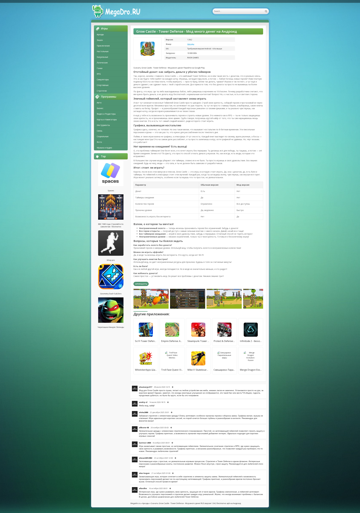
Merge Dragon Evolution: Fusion (251, 369)
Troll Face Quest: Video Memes (172, 369)
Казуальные (102, 57)
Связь (99, 130)
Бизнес (100, 108)
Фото (99, 142)
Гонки (99, 68)
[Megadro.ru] (119, 11)
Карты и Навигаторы (107, 119)
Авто (99, 102)
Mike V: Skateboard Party (198, 369)
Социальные (103, 136)
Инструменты (103, 125)
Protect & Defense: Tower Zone (224, 341)
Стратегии (102, 90)
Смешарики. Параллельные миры (224, 369)
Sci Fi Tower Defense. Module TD (146, 341)
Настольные (103, 51)
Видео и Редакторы (106, 114)
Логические (102, 62)
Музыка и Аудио (104, 147)
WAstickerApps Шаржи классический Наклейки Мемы (146, 369)
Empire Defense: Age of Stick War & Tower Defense (172, 341)
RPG (99, 74)
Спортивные (103, 85)
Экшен (100, 40)
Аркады (100, 34)
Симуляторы (103, 79)
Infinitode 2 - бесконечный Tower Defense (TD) (251, 341)
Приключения (103, 45)
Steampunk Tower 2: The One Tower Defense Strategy (198, 341)
